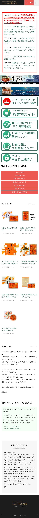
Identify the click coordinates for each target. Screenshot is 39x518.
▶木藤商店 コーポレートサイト (19, 515)
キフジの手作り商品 (19, 185)
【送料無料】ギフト (19, 175)
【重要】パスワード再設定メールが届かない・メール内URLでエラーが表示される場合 (19, 50)
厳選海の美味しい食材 (19, 182)
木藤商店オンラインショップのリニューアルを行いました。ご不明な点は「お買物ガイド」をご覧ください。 (19, 65)
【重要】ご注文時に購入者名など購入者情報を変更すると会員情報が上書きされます (19, 40)
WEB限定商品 (19, 172)
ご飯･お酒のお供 (19, 188)
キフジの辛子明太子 (19, 178)
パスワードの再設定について (12, 426)
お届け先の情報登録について (12, 428)
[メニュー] (36, 2)
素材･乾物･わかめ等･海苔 (19, 192)
